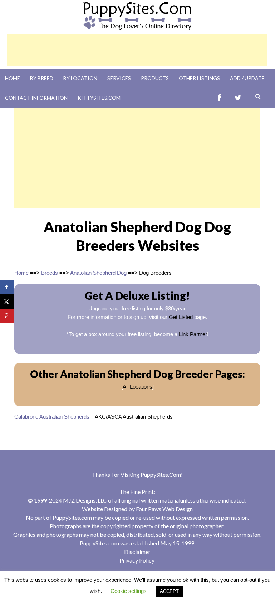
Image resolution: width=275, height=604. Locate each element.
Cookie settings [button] (129, 591)
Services (119, 78)
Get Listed (181, 317)
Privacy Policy (136, 560)
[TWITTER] (238, 98)
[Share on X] (7, 301)
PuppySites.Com (161, 474)
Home (12, 78)
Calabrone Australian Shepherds (51, 417)
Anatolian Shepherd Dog (98, 273)
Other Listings (199, 78)
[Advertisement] (137, 50)
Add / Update (247, 78)
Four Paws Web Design (164, 508)
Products (155, 78)
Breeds (49, 273)
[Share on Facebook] (7, 287)
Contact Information (36, 98)
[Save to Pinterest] (7, 316)
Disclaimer (137, 551)
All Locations (137, 387)
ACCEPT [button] (169, 591)
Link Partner (193, 334)
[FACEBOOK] (219, 98)
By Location (80, 78)
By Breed (41, 78)
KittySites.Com (99, 98)
